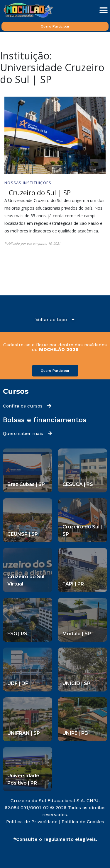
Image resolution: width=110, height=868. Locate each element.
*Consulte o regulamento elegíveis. (55, 839)
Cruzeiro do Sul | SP (40, 192)
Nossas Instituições (28, 182)
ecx (29, 243)
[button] (103, 10)
